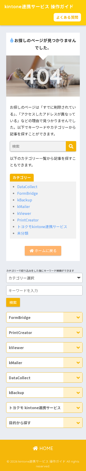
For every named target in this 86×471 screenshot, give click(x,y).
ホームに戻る (45, 250)
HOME (45, 448)
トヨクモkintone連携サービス (42, 226)
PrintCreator (28, 220)
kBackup (24, 200)
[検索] (71, 146)
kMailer (23, 206)
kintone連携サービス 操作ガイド (39, 6)
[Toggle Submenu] (72, 317)
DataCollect (27, 186)
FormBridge (27, 193)
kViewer (24, 213)
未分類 (22, 233)
